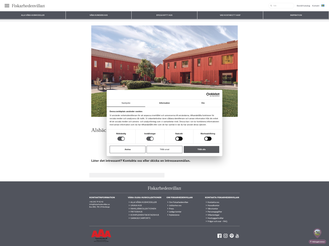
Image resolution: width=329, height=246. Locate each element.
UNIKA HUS (136, 205)
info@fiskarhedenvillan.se (99, 204)
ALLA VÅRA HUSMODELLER (143, 202)
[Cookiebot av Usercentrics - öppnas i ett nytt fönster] (208, 95)
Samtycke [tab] (126, 103)
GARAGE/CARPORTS (140, 218)
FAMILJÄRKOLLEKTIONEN (143, 208)
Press (171, 208)
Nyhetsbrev (174, 215)
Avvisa (128, 149)
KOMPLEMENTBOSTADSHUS (144, 215)
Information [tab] (164, 103)
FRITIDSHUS (136, 211)
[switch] (150, 139)
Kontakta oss (213, 202)
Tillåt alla (201, 149)
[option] (164, 71)
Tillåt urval (164, 149)
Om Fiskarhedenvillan (178, 202)
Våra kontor (213, 208)
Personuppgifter (215, 211)
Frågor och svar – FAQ (217, 221)
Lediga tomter (175, 211)
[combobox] (281, 5)
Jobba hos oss (175, 205)
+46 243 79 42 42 (96, 202)
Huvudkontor (214, 205)
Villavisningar (214, 215)
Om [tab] (203, 103)
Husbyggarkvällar (216, 218)
